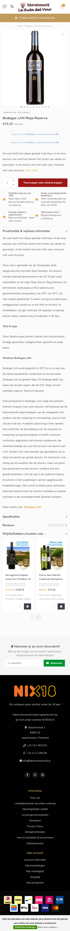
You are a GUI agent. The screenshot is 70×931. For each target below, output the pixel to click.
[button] (21, 107)
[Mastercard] (55, 907)
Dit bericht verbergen (25, 927)
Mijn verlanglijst (35, 871)
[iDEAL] (8, 899)
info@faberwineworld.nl (37, 760)
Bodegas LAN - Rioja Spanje (16, 112)
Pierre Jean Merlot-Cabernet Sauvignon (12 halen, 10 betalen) (51, 579)
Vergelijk (35, 877)
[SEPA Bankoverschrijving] (60, 899)
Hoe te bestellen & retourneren (35, 837)
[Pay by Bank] (49, 899)
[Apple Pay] (24, 907)
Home (19, 26)
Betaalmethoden (35, 832)
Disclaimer (35, 820)
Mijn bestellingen (35, 865)
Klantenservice (35, 843)
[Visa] (45, 907)
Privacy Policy (35, 826)
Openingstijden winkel (35, 809)
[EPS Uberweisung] (35, 907)
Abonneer (56, 663)
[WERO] (18, 899)
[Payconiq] (39, 899)
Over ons (35, 798)
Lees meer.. (32, 170)
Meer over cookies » (48, 927)
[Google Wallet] (14, 907)
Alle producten (35, 882)
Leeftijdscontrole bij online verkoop (35, 803)
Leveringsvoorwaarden (35, 815)
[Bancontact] (29, 899)
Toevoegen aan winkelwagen (42, 183)
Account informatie (35, 860)
